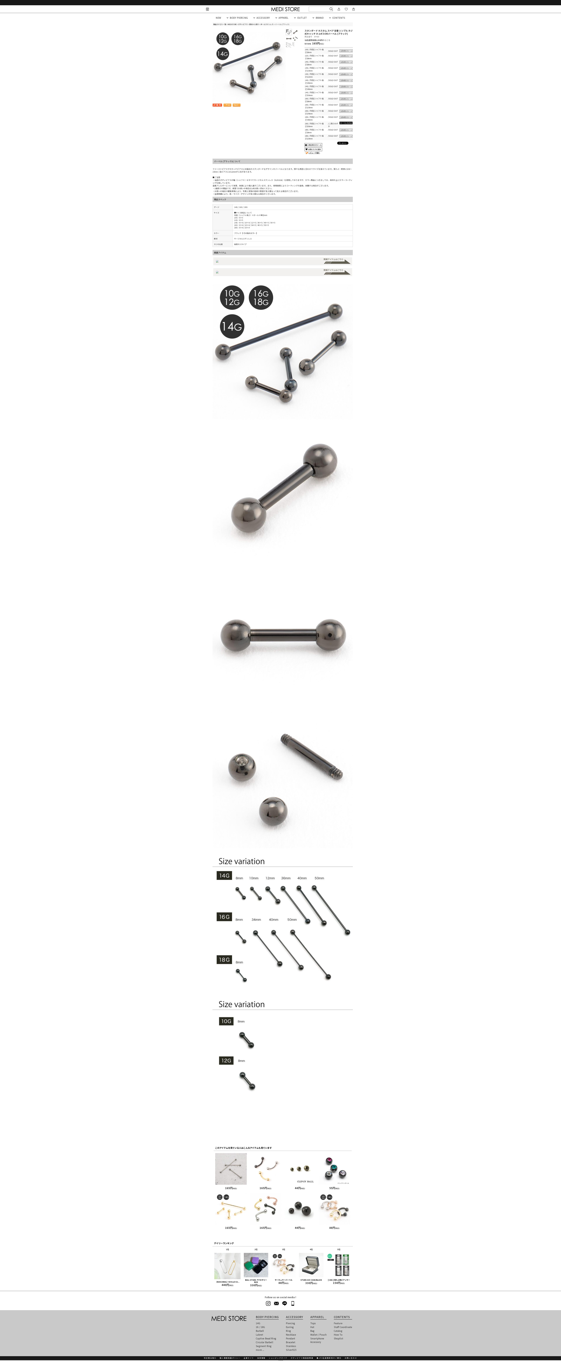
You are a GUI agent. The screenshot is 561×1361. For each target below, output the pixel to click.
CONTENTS (338, 17)
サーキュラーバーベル (283, 1280)
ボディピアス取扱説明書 (302, 1358)
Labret (259, 1334)
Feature (338, 1323)
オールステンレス (266, 24)
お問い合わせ (351, 1358)
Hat (312, 1327)
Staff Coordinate (343, 1327)
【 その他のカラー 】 (249, 233)
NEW (218, 17)
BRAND (320, 17)
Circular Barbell (264, 1342)
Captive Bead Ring (266, 1338)
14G (258, 1323)
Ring (288, 1331)
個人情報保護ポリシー (230, 1358)
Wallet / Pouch (318, 1334)
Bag (312, 1331)
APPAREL (283, 17)
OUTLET (302, 17)
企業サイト (249, 1358)
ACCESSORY (263, 17)
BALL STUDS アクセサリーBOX (256, 1281)
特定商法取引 (210, 1358)
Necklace (291, 1334)
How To (338, 1334)
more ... (260, 1350)
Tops (313, 1323)
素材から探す (254, 24)
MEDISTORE (232, 24)
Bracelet (290, 1342)
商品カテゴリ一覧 (219, 24)
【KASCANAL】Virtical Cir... (227, 1282)
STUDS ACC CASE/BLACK (311, 1280)
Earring (290, 1327)
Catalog (338, 1331)
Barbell (260, 1331)
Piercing (290, 1323)
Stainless (291, 1346)
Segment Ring (263, 1346)
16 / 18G (260, 1327)
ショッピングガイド (278, 1358)
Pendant (290, 1338)
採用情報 (261, 1358)
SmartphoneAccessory (317, 1340)
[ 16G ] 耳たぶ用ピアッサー (339, 1280)
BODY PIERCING (239, 17)
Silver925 (291, 1350)
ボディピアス (243, 24)
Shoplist (338, 1338)
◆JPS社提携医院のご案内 (329, 1358)
